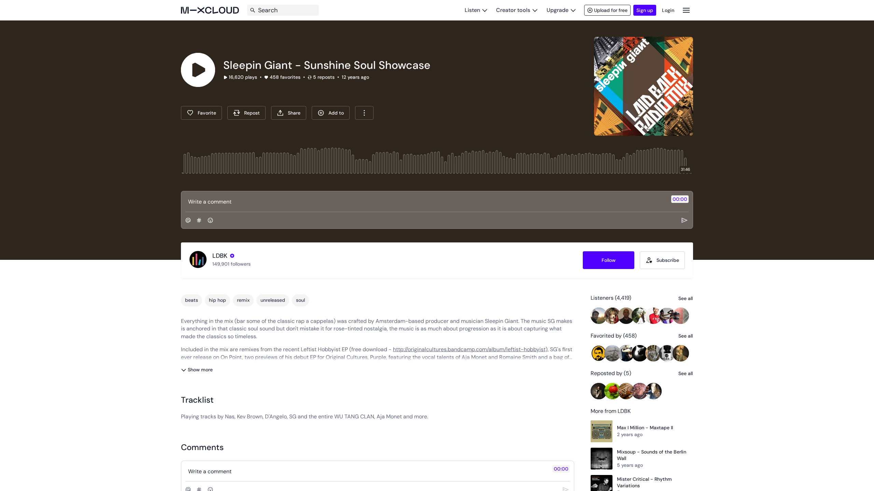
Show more (200, 370)
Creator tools (513, 10)
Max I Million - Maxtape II (645, 428)
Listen (472, 10)
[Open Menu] (686, 10)
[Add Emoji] (210, 220)
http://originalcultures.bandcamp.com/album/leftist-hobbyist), (471, 349)
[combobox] (364, 113)
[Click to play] (198, 70)
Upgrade (557, 10)
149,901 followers (231, 264)
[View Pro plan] (232, 256)
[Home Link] (210, 10)
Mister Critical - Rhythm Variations (644, 482)
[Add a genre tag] (199, 220)
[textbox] (425, 201)
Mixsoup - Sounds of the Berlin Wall (651, 455)
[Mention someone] (188, 220)
